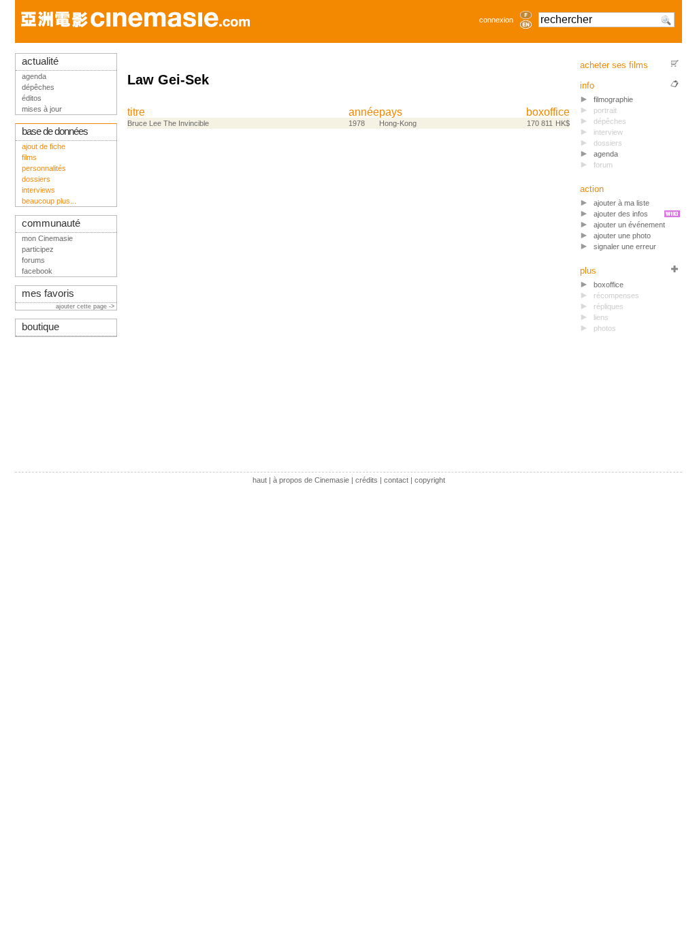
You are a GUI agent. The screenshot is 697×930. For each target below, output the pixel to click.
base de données (55, 131)
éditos (32, 98)
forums (33, 260)
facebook (37, 271)
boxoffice (548, 112)
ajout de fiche (43, 146)
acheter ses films (614, 65)
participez (38, 249)
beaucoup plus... (49, 201)
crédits (366, 480)
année (363, 112)
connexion (496, 20)
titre (136, 112)
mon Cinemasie (47, 238)
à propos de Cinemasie (311, 480)
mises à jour (42, 109)
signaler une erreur (625, 246)
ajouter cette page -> (86, 306)
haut (260, 480)
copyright (430, 480)
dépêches (38, 87)
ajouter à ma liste (621, 203)
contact (396, 480)
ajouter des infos (621, 214)
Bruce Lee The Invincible (168, 123)
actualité (40, 61)
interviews (38, 190)
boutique (40, 326)
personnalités (44, 168)
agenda (606, 154)
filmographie (613, 99)
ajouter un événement (629, 225)
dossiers (36, 179)
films (29, 157)
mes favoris (48, 293)
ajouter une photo (622, 235)
